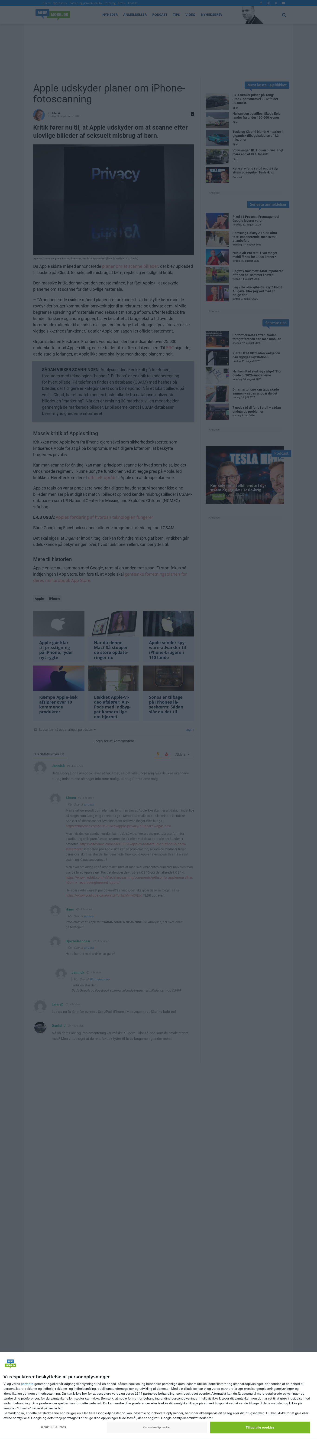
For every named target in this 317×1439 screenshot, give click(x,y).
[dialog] (158, 1395)
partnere (27, 1383)
